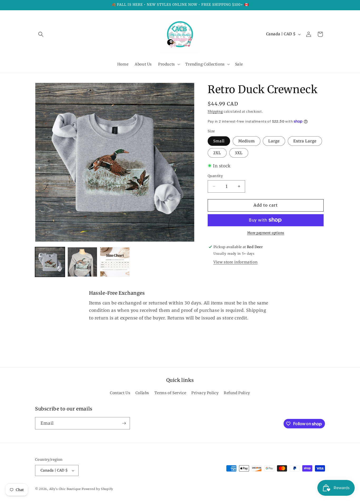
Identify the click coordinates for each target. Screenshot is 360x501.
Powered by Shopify (97, 489)
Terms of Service (170, 393)
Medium (246, 140)
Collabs (142, 393)
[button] (41, 34)
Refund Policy (237, 393)
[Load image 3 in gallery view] (115, 262)
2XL (217, 152)
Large (274, 140)
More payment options (265, 232)
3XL (239, 152)
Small (219, 140)
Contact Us (120, 393)
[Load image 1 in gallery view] (50, 262)
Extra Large (305, 140)
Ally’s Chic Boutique (65, 489)
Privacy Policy (204, 393)
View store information (235, 261)
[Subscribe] (124, 423)
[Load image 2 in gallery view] (82, 262)
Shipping (215, 111)
